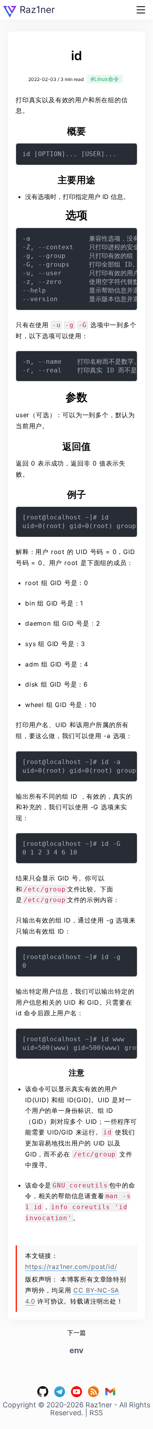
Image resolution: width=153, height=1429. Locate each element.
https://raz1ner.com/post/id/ (71, 1267)
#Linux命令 (105, 79)
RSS (96, 1413)
